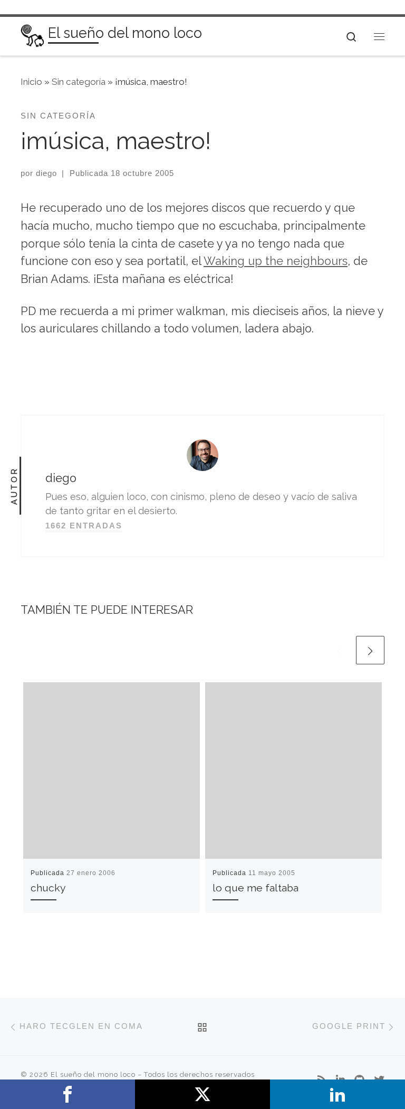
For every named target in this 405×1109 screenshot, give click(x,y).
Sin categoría (78, 81)
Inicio (31, 81)
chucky (48, 888)
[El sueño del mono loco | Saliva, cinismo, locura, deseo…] (32, 35)
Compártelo (67, 1094)
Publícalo (202, 1094)
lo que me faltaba (255, 888)
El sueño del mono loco (93, 1074)
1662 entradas (83, 525)
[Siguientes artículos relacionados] (370, 650)
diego (46, 173)
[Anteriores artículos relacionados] (339, 650)
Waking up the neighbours (276, 261)
